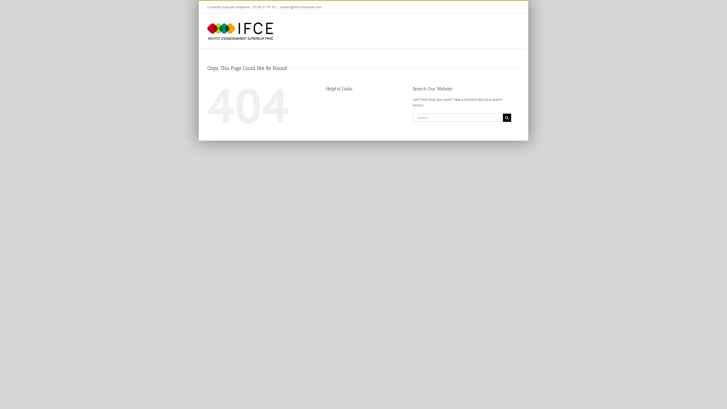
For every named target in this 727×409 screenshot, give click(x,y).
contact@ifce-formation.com (300, 7)
